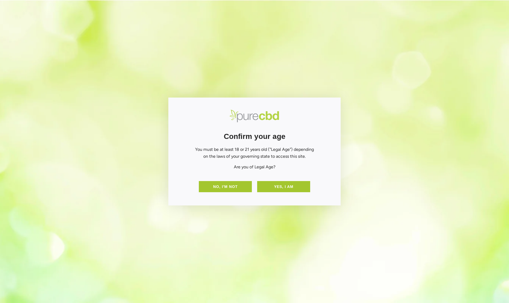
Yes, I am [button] (283, 187)
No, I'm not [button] (225, 187)
